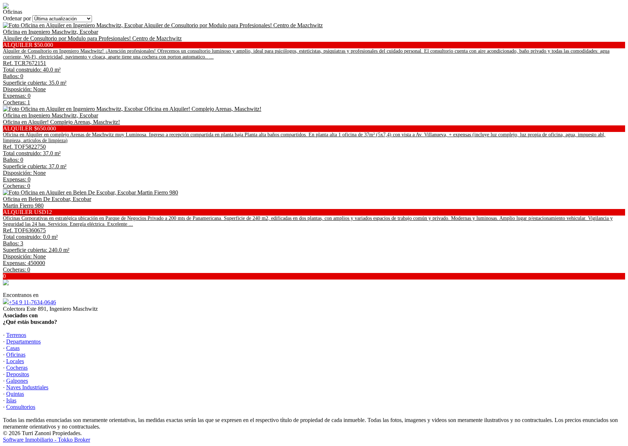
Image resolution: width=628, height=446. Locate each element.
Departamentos (23, 341)
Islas (11, 400)
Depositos (17, 374)
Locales (15, 361)
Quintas (15, 394)
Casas (13, 348)
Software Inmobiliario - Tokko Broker (46, 440)
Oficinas (15, 354)
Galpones (17, 381)
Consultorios (20, 407)
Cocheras (17, 368)
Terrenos (16, 335)
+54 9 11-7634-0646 (32, 302)
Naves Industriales (27, 387)
